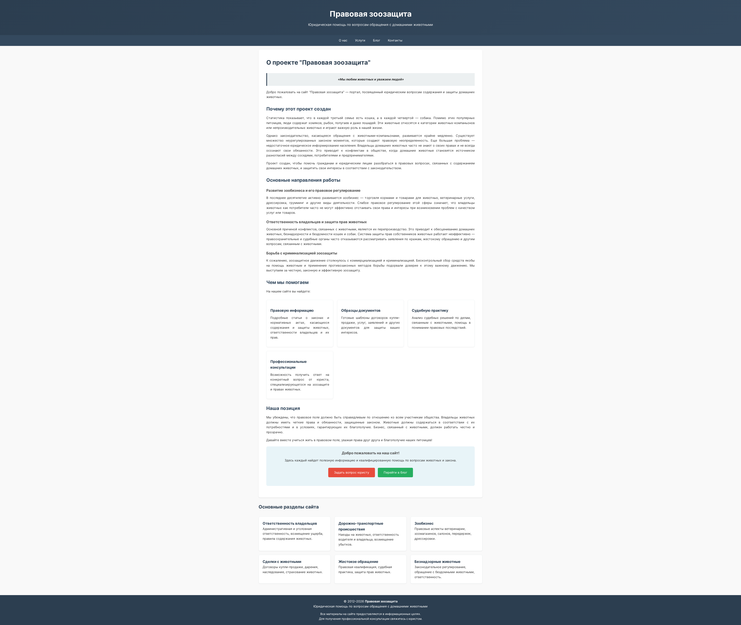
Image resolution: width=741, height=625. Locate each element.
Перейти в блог (395, 472)
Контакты (395, 40)
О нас (343, 40)
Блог (376, 40)
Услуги (360, 40)
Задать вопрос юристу (351, 472)
